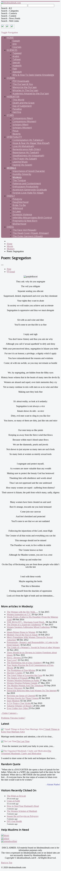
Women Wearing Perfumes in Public (23, 680)
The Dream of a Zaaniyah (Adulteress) (24, 624)
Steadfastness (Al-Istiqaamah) (28, 155)
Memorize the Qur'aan (24, 87)
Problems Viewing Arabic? (13, 718)
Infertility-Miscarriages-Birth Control (32, 217)
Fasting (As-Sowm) (22, 164)
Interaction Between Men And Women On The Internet (32, 690)
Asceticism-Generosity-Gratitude (29, 189)
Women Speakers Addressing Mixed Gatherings (28, 627)
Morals (11, 167)
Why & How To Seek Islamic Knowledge (33, 74)
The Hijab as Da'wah (16, 796)
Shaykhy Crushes (15, 673)
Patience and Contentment (26, 183)
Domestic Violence (22, 214)
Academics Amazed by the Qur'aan (30, 93)
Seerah (16, 62)
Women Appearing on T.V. (19, 614)
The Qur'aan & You (22, 84)
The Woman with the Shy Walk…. (22, 612)
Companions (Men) (22, 118)
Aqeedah (17, 71)
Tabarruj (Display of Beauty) (20, 706)
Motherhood (19, 223)
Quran (11, 78)
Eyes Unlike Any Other (18, 708)
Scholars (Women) (22, 127)
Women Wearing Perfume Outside (22, 683)
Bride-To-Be (19, 205)
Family (11, 195)
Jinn (14, 43)
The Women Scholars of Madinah (22, 811)
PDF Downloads (20, 81)
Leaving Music (20, 161)
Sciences (12, 50)
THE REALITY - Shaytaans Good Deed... (26, 622)
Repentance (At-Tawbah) (25, 152)
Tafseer (16, 59)
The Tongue (19, 180)
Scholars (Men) (20, 124)
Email (12, 271)
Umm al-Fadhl (13, 801)
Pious (15, 130)
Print (9, 269)
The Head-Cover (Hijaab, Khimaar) (30, 233)
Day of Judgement (22, 105)
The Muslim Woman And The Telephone (25, 685)
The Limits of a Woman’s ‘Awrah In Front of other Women (33, 647)
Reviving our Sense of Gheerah (21, 695)
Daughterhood (20, 202)
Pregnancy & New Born (24, 220)
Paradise (17, 109)
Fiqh (14, 68)
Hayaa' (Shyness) (15, 688)
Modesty (17, 177)
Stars (10, 115)
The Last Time (23, 741)
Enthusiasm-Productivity (25, 186)
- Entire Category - (9, 713)
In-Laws (16, 211)
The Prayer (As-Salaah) (24, 158)
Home (10, 37)
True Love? (12, 660)
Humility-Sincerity (21, 174)
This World (18, 99)
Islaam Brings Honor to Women (21, 632)
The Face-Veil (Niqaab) (24, 230)
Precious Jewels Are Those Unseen (23, 698)
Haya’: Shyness (14, 657)
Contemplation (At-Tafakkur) (27, 140)
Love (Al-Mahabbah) (23, 146)
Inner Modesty (13, 701)
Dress (10, 226)
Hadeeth (17, 65)
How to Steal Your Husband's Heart (23, 806)
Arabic (15, 56)
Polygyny (17, 199)
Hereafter (13, 96)
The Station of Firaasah (17, 678)
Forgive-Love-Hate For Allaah (28, 192)
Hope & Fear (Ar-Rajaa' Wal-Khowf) (31, 143)
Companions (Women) (24, 121)
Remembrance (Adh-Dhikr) (26, 149)
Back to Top (6, 862)
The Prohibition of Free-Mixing (21, 670)
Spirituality (14, 136)
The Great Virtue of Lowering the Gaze (24, 675)
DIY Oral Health (14, 821)
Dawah (16, 40)
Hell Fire (16, 112)
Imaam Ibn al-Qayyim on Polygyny (23, 816)
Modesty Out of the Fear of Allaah (22, 635)
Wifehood (17, 208)
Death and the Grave (23, 102)
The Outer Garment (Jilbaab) (27, 236)
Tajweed (16, 53)
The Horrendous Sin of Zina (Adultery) (25, 662)
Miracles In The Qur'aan (25, 90)
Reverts (16, 133)
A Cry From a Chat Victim (19, 703)
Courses (16, 47)
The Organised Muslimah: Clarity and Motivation (26, 752)
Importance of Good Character (28, 171)
